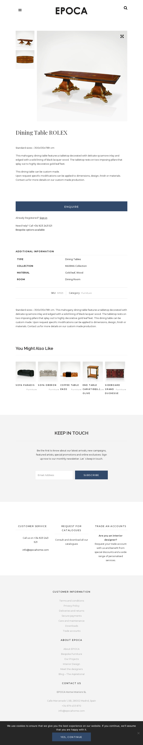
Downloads (71, 625)
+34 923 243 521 (43, 225)
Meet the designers (71, 669)
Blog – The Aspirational (72, 674)
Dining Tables (73, 259)
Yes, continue (71, 737)
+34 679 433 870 (71, 705)
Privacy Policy (72, 605)
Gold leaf (70, 272)
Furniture (86, 293)
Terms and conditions (71, 600)
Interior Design (71, 664)
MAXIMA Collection (76, 266)
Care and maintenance (71, 620)
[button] (122, 37)
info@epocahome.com (36, 549)
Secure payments (72, 615)
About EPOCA (71, 649)
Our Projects (71, 659)
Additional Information (35, 251)
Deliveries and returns (71, 610)
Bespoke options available (30, 229)
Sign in (43, 217)
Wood (79, 272)
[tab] (71, 206)
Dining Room (72, 279)
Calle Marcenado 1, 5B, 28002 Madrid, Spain (71, 700)
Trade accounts (71, 630)
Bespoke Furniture (71, 654)
